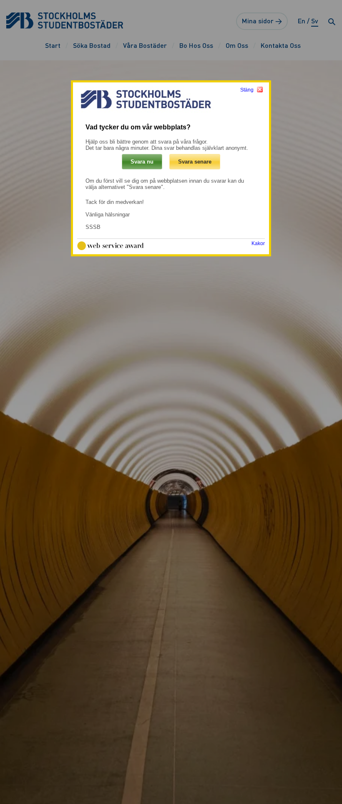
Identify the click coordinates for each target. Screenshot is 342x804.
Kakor (258, 243)
